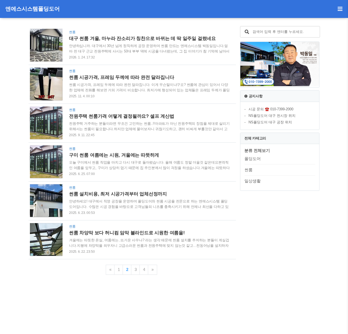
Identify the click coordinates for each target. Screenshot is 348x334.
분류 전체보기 (257, 150)
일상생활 (252, 181)
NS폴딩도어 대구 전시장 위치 (272, 116)
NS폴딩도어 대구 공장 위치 (270, 122)
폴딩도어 (252, 158)
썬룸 (248, 169)
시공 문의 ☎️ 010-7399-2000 (270, 109)
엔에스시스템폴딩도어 (32, 9)
